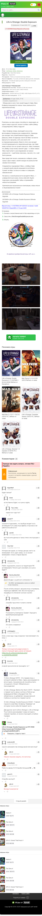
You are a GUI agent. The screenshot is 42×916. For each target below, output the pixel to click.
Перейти (6, 466)
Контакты (16, 893)
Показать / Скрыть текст (16, 733)
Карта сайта (25, 893)
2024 (14, 69)
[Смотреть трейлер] (21, 274)
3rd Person (9, 71)
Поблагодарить (21, 65)
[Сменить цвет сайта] (33, 4)
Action (14, 71)
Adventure (20, 71)
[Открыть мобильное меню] (39, 4)
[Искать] (38, 10)
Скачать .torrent (21, 61)
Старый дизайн (21, 801)
